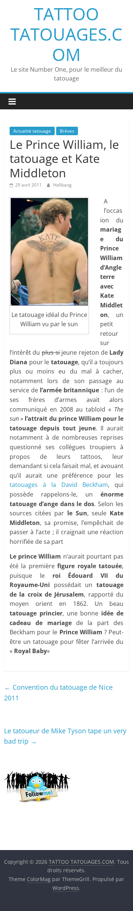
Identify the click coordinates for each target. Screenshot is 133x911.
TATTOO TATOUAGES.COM (66, 34)
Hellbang (62, 185)
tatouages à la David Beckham (59, 485)
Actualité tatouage (32, 131)
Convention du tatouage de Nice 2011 (58, 692)
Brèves (67, 131)
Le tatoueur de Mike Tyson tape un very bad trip (65, 736)
